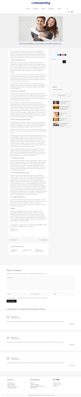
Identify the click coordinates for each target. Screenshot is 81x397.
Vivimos (43, 8)
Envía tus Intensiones (12, 387)
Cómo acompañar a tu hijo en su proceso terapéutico (64, 125)
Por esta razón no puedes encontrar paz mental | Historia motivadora (64, 108)
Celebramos (35, 8)
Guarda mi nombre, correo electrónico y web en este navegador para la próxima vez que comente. (27, 298)
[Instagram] (73, 11)
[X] (69, 11)
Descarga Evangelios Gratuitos (37, 386)
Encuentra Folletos (34, 384)
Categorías (54, 87)
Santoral (32, 383)
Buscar (53, 59)
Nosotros (55, 386)
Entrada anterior (13, 239)
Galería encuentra (57, 383)
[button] (30, 9)
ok (64, 61)
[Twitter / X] (55, 379)
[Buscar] (67, 8)
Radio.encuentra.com (12, 386)
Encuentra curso (11, 383)
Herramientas (51, 8)
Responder (72, 324)
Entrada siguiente (43, 239)
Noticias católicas (11, 384)
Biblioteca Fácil (33, 387)
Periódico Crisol (56, 384)
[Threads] (71, 11)
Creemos (28, 8)
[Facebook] (68, 11)
